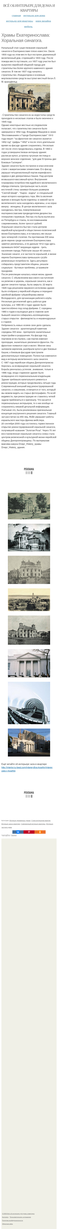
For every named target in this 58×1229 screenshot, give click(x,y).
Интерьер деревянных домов (19, 820)
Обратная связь (7, 1224)
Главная (16, 15)
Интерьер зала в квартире (10, 824)
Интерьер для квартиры (19, 21)
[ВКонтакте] (17, 832)
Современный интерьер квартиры (33, 824)
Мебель (28, 26)
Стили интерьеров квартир (40, 820)
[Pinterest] (29, 832)
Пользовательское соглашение (20, 1217)
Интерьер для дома (34, 15)
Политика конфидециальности (12, 1220)
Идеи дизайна (43, 21)
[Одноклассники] (39, 832)
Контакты (5, 1217)
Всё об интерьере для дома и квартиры (29, 8)
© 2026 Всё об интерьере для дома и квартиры (18, 1214)
